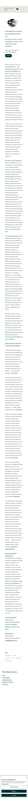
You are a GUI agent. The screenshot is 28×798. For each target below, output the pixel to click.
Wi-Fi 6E (7, 658)
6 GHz (12, 658)
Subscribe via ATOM (7, 682)
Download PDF (6, 677)
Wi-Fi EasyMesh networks (11, 236)
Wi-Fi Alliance (12, 52)
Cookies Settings (14, 787)
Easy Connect (8, 660)
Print (3, 675)
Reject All (14, 791)
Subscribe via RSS (7, 680)
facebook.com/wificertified (12, 622)
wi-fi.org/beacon (9, 620)
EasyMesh (18, 658)
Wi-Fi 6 (13, 250)
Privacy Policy (5, 784)
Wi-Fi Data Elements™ (16, 288)
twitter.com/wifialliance (11, 624)
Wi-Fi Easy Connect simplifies (12, 160)
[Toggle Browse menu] (22, 9)
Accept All (14, 795)
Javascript (5, 684)
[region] (14, 787)
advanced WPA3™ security (12, 176)
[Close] (26, 777)
